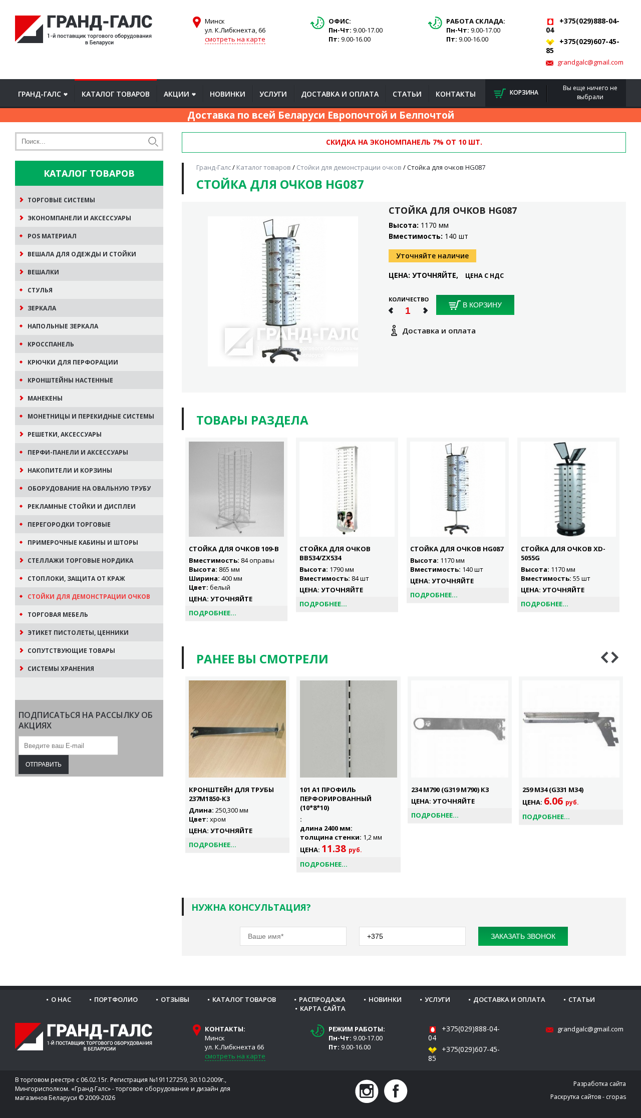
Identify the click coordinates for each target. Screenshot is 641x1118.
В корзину (481, 305)
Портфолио (116, 999)
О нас (61, 999)
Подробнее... (212, 612)
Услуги (273, 94)
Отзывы (175, 999)
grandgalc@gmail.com (590, 62)
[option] (237, 764)
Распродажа (322, 999)
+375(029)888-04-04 (464, 1033)
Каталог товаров (116, 94)
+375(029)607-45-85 (464, 1053)
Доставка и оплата (340, 94)
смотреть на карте (235, 39)
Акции (176, 94)
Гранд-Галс (39, 94)
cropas (616, 1096)
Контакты (456, 94)
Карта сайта (323, 1008)
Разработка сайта (599, 1083)
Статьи (407, 94)
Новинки (227, 94)
